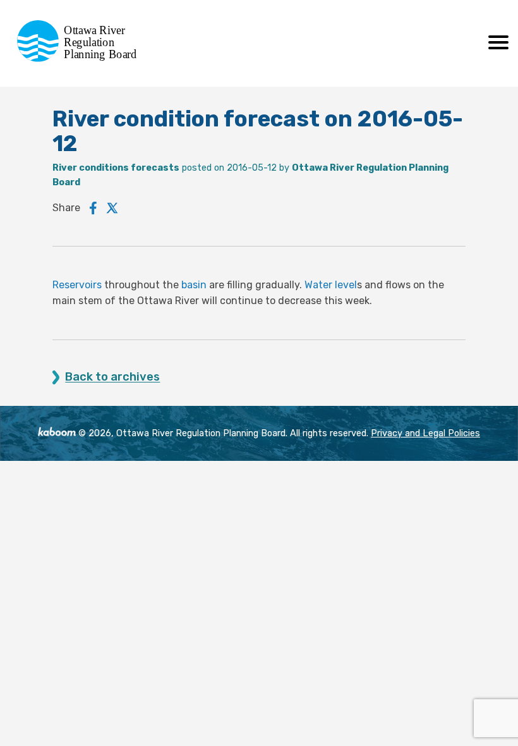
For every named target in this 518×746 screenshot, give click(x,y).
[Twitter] (112, 208)
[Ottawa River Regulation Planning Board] (80, 58)
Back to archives (112, 377)
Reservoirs (77, 285)
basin (194, 285)
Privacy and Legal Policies (425, 433)
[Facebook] (93, 208)
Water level (330, 285)
